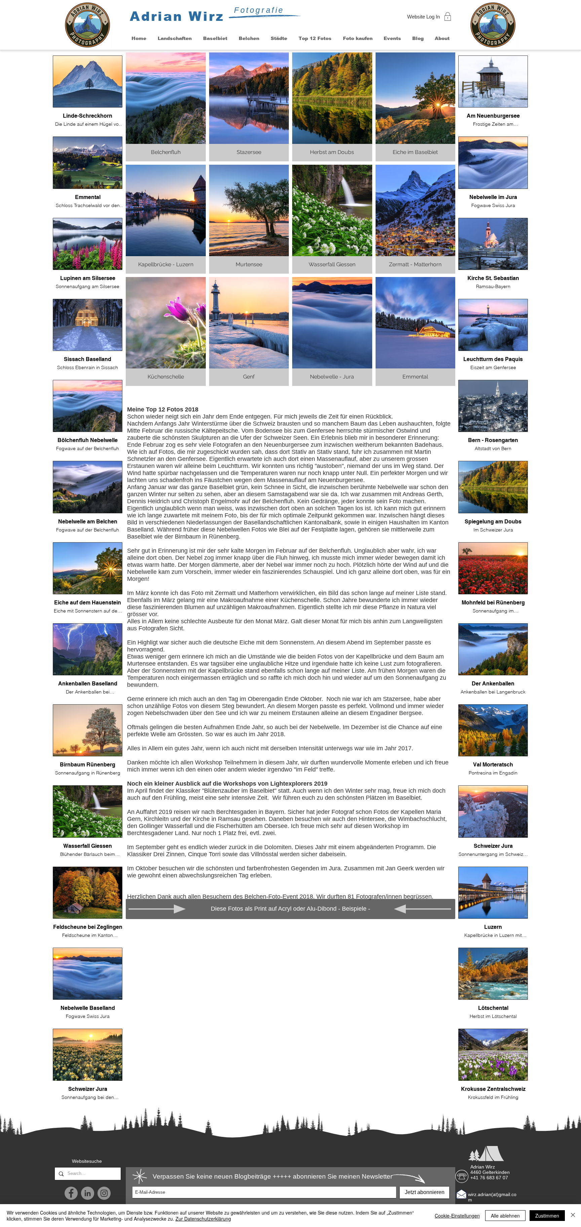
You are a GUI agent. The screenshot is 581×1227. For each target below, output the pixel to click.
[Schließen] (573, 1216)
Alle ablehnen (505, 1215)
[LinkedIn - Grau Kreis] (87, 1193)
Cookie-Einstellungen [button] (457, 1215)
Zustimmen (547, 1215)
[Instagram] (104, 1193)
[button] (174, 38)
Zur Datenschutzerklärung (203, 1218)
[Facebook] (71, 1193)
